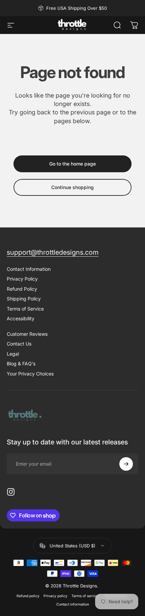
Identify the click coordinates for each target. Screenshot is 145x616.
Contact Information (29, 269)
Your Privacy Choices (30, 373)
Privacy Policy (22, 279)
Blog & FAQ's (21, 363)
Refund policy (28, 596)
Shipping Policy (24, 298)
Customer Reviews (27, 334)
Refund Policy (22, 289)
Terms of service (85, 596)
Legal (13, 354)
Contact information (72, 604)
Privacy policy (55, 596)
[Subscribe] (126, 464)
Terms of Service (25, 309)
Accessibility (20, 318)
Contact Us (19, 344)
